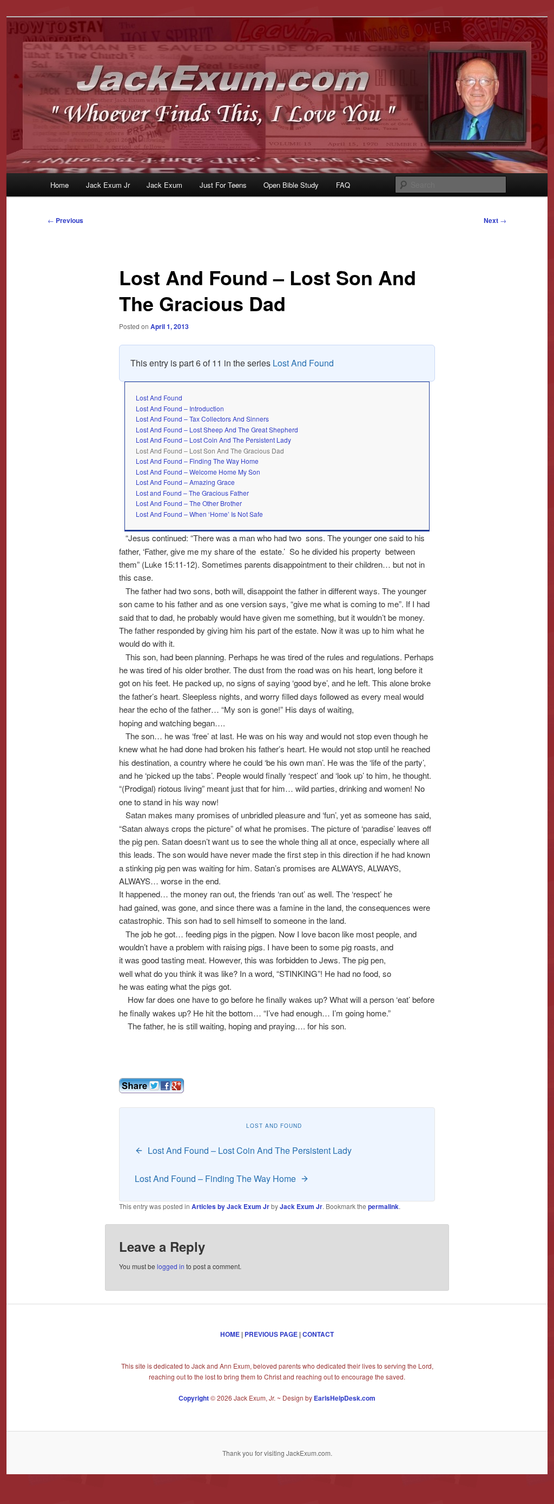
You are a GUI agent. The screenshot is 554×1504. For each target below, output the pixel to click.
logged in (170, 1266)
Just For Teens (223, 185)
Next (495, 220)
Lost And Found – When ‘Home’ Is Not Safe (199, 513)
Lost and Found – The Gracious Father (192, 492)
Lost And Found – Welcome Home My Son (198, 471)
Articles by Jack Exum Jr (230, 1206)
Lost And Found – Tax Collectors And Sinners (202, 418)
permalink (383, 1206)
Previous (65, 220)
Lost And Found (303, 363)
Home (59, 185)
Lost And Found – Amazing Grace (185, 482)
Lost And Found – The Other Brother (189, 503)
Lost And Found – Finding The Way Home (197, 460)
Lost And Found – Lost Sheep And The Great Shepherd (217, 429)
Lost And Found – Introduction (180, 408)
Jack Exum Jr (108, 185)
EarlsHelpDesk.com (344, 1398)
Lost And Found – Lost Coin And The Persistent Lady (213, 439)
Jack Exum (164, 185)
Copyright (194, 1398)
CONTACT (318, 1334)
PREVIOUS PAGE (271, 1334)
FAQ (343, 185)
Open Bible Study (291, 185)
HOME (230, 1334)
